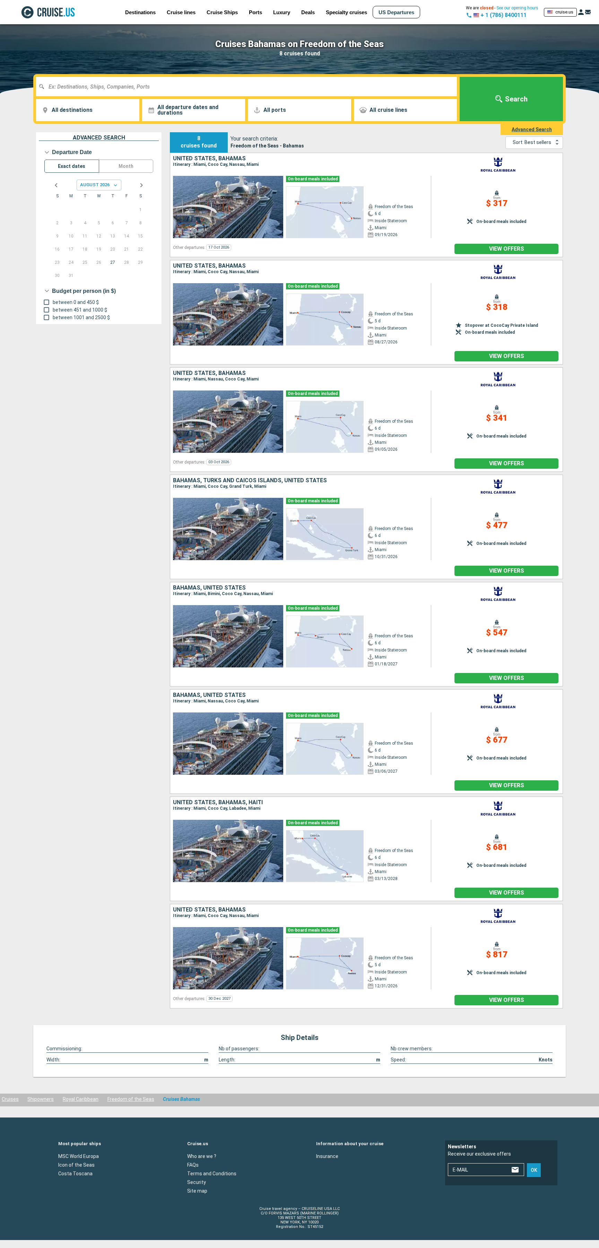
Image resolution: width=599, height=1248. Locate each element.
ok (534, 1170)
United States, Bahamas (209, 158)
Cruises (10, 1099)
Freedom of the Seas (130, 1099)
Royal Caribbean (80, 1099)
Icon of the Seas (76, 1164)
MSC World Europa (78, 1156)
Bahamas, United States (209, 588)
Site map (197, 1190)
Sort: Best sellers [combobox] (532, 142)
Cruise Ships (222, 12)
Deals (308, 12)
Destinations (140, 12)
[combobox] (249, 86)
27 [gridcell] (112, 262)
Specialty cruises (346, 12)
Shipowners (40, 1099)
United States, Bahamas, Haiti (218, 802)
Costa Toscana (75, 1173)
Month (126, 166)
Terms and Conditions (211, 1173)
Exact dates (71, 166)
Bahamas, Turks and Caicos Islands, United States (250, 480)
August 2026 (95, 184)
